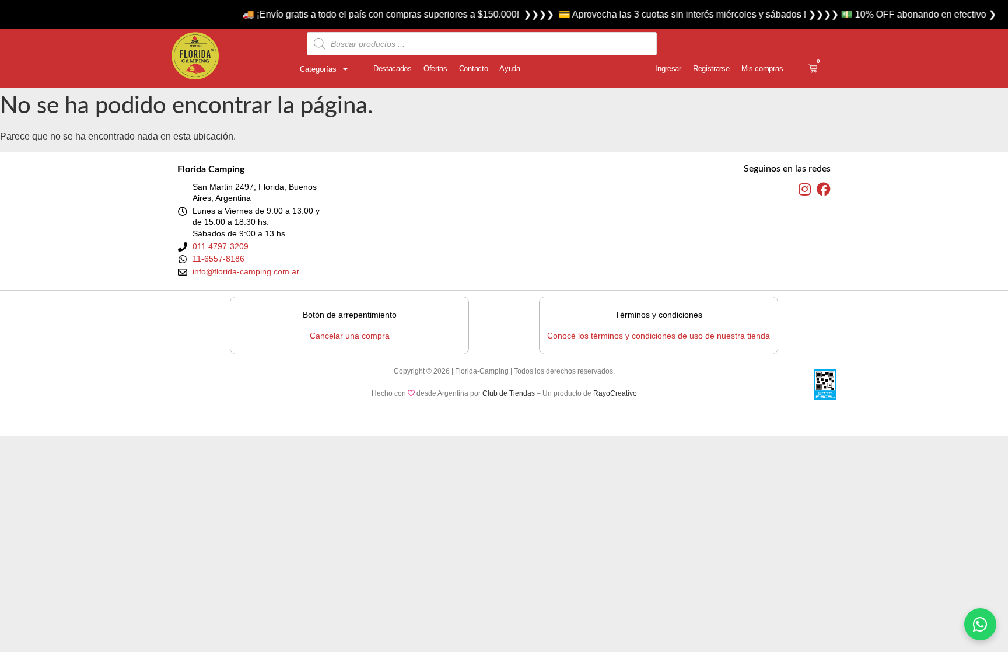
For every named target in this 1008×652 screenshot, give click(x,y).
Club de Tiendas (508, 393)
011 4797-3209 (220, 246)
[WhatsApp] (980, 624)
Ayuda (509, 68)
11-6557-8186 (218, 258)
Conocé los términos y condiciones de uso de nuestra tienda (658, 335)
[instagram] (805, 189)
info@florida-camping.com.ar (245, 271)
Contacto (473, 68)
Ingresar (668, 68)
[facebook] (824, 189)
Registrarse (711, 68)
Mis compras (762, 68)
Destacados (392, 68)
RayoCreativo (615, 393)
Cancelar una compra (350, 335)
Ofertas (435, 68)
